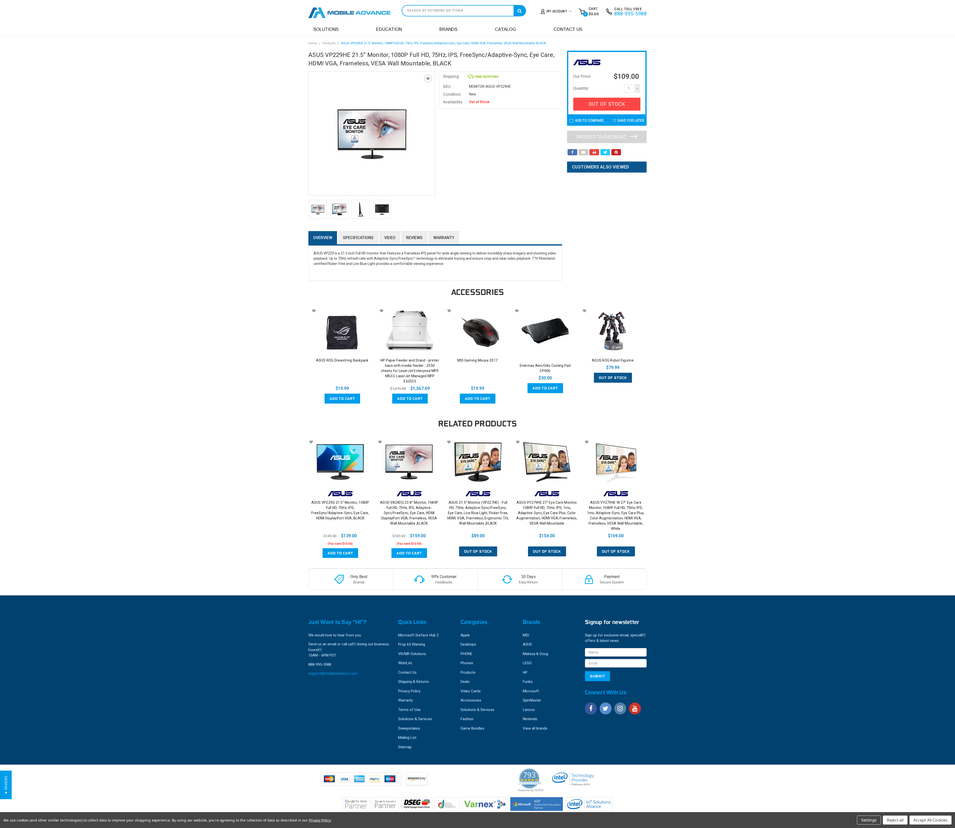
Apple (465, 635)
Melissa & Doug (535, 654)
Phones (467, 663)
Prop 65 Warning (411, 644)
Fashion (467, 719)
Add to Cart (342, 398)
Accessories (471, 700)
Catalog (505, 29)
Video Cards (471, 691)
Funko (528, 681)
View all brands (535, 728)
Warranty (443, 237)
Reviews (414, 237)
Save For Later (631, 121)
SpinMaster (532, 700)
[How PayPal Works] (361, 782)
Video (389, 237)
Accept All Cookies (930, 820)
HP (525, 672)
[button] (6, 785)
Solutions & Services (415, 719)
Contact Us (568, 29)
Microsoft (531, 691)
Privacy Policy (409, 691)
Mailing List (407, 737)
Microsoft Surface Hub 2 (418, 635)
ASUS (527, 644)
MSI (526, 635)
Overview (322, 237)
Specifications (358, 237)
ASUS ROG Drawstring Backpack (342, 360)
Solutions (325, 29)
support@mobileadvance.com (332, 673)
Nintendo (530, 719)
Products (329, 43)
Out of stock (613, 377)
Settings (869, 820)
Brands (448, 29)
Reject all (895, 820)
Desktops (468, 644)
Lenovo (529, 709)
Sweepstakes (409, 728)
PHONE (466, 654)
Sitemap (405, 747)
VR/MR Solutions (412, 654)
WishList (405, 663)
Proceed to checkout (601, 136)
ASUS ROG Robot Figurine (613, 360)
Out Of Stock (607, 104)
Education (389, 29)
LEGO (527, 663)
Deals (465, 681)
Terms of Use (409, 709)
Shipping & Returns (413, 681)
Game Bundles (472, 728)
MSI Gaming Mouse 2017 (477, 360)
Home (312, 43)
